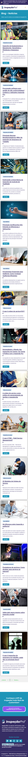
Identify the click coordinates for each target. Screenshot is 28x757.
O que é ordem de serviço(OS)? (14, 311)
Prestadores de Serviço (8, 564)
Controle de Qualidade (8, 85)
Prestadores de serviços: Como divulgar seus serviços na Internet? (14, 569)
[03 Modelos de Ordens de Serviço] (14, 466)
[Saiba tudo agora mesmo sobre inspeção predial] (14, 597)
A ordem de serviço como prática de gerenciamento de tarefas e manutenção (13, 395)
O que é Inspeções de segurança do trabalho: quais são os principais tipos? (13, 657)
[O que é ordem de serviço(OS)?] (14, 298)
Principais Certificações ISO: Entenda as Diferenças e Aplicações (13, 227)
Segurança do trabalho (8, 132)
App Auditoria (6, 221)
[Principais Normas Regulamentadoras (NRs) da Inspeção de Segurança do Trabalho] (14, 120)
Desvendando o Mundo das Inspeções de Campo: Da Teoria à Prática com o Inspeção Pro (14, 351)
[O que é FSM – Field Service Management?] (14, 423)
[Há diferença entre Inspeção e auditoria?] (14, 509)
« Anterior (3, 680)
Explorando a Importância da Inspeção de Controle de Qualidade (13, 182)
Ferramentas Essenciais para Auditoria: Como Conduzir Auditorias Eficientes (13, 274)
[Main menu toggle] (25, 7)
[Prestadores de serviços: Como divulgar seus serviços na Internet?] (14, 552)
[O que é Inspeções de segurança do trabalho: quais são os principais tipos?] (14, 640)
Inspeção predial (6, 609)
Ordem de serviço (7, 308)
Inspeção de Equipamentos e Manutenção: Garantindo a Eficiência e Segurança (13, 48)
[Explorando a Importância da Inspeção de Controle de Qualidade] (14, 166)
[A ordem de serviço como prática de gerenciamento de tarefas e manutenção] (14, 379)
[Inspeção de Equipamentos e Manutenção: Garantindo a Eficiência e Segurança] (14, 31)
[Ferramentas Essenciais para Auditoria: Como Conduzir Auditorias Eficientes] (14, 256)
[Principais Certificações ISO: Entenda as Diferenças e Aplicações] (14, 210)
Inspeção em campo (7, 42)
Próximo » (16, 680)
